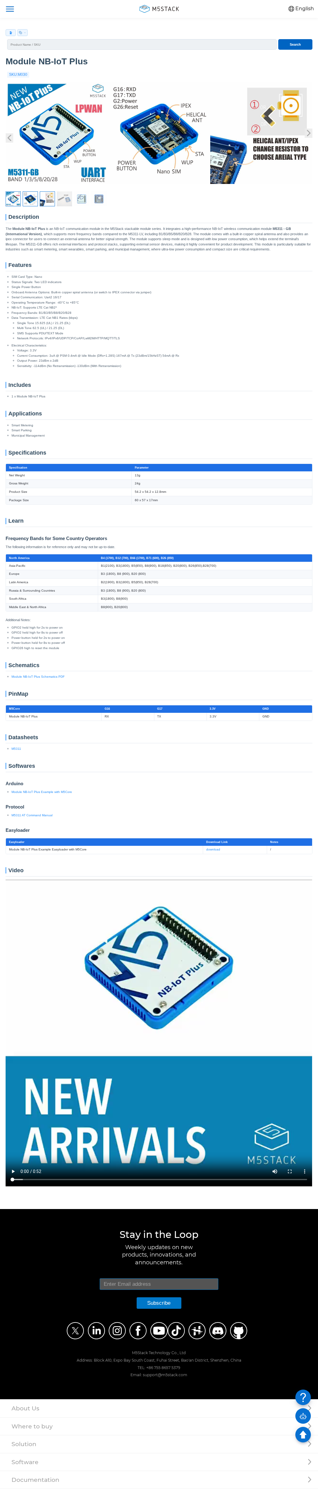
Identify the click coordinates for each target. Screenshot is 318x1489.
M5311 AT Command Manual (31, 815)
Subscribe (158, 1303)
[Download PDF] (11, 32)
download (213, 849)
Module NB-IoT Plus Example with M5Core (41, 792)
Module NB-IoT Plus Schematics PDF (38, 676)
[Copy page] (22, 32)
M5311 (16, 748)
